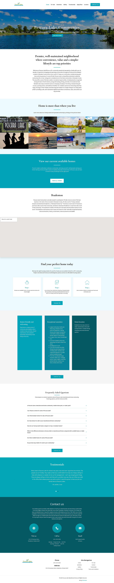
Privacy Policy (79, 569)
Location (86, 4)
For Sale (53, 4)
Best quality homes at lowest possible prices (100, 126)
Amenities (59, 4)
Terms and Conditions (93, 569)
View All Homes (57, 180)
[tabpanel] (57, 478)
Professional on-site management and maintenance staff (14, 142)
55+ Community (71, 126)
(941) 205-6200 (57, 539)
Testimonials (72, 4)
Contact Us (95, 4)
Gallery (65, 4)
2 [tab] (58, 491)
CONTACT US (57, 450)
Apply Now (79, 4)
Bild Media (84, 580)
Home (47, 4)
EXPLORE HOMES (57, 35)
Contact (93, 565)
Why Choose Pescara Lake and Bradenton (100, 142)
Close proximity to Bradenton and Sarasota (42, 142)
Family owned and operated (14, 126)
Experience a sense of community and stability (43, 126)
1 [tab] (56, 491)
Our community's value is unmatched (71, 142)
